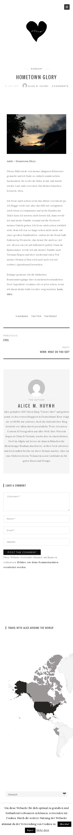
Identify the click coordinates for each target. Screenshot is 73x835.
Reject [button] (30, 830)
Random (36, 69)
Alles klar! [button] (64, 824)
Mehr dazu (42, 830)
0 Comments (60, 86)
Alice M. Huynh (38, 86)
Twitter (36, 316)
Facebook (22, 316)
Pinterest (50, 316)
